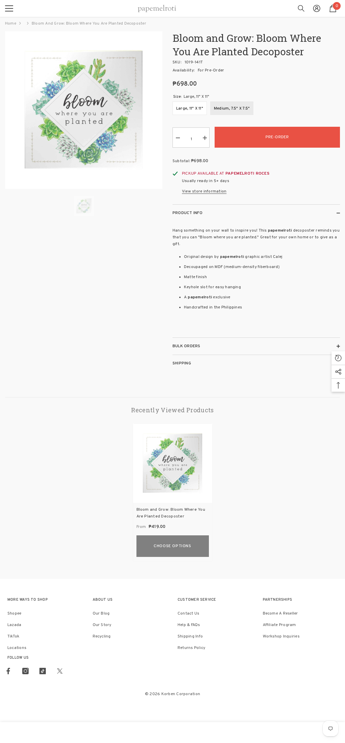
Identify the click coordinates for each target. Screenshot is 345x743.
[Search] (301, 8)
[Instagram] (25, 671)
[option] (83, 110)
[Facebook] (8, 671)
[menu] (9, 8)
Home (10, 23)
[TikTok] (42, 671)
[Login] (316, 8)
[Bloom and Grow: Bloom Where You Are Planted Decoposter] (172, 463)
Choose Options (172, 546)
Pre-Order (277, 137)
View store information (204, 191)
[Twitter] (60, 671)
